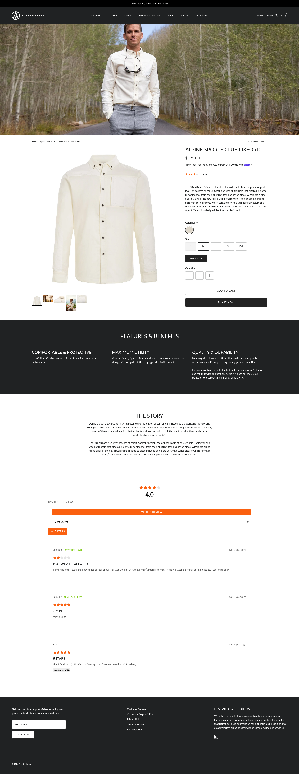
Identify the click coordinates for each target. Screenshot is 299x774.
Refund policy (134, 729)
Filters (59, 531)
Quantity (190, 268)
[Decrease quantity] (189, 275)
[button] (273, 15)
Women (128, 15)
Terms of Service (135, 724)
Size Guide (196, 258)
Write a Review (151, 511)
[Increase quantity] (209, 275)
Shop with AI (98, 15)
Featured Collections (150, 15)
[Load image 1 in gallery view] (105, 219)
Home (34, 141)
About (171, 15)
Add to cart (226, 290)
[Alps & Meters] (27, 15)
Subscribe (23, 734)
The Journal (201, 15)
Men (114, 15)
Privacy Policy (134, 719)
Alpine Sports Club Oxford (69, 141)
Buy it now (226, 302)
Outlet (184, 15)
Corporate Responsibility (140, 714)
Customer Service (136, 709)
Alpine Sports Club (47, 141)
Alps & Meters (25, 764)
